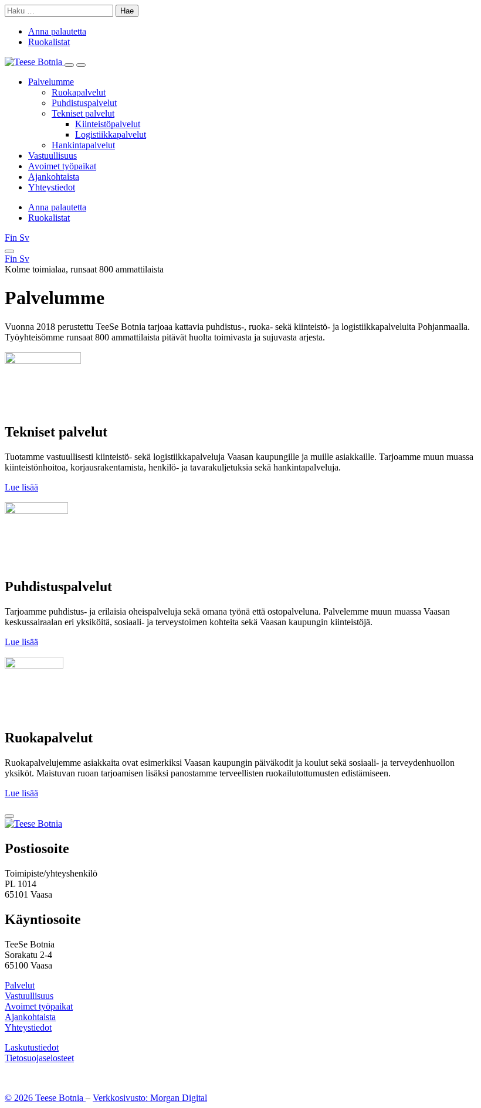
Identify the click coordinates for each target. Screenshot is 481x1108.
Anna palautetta (57, 31)
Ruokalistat (49, 42)
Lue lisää (21, 487)
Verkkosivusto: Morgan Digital (150, 1098)
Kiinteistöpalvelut (107, 124)
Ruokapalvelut (79, 92)
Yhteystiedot (51, 187)
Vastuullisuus (52, 156)
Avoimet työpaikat (62, 166)
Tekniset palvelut (83, 113)
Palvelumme (51, 82)
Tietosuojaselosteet (39, 1058)
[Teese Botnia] (35, 62)
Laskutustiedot (32, 1047)
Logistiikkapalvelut (110, 134)
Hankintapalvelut (83, 145)
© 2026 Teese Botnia (45, 1098)
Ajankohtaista (53, 177)
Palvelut (20, 985)
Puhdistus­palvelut (84, 103)
